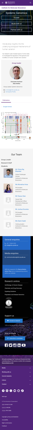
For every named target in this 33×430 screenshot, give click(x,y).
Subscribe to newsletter (16, 338)
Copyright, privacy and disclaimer (10, 416)
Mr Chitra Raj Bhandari (19, 170)
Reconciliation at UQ (7, 363)
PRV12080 (8, 410)
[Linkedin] (7, 391)
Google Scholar (7, 106)
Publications (6, 100)
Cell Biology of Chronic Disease (13, 285)
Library (4, 380)
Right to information (7, 423)
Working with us (6, 372)
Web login (4, 396)
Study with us (16, 24)
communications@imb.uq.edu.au (16, 257)
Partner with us (16, 30)
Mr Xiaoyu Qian (20, 196)
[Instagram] (18, 391)
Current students (7, 376)
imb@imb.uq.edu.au (12, 245)
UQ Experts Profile (10, 92)
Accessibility (5, 419)
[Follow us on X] (11, 391)
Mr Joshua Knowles (22, 209)
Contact (4, 384)
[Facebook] (3, 391)
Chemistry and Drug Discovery (13, 288)
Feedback (4, 426)
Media (4, 368)
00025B (8, 407)
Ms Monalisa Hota (21, 184)
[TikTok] (22, 391)
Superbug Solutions (10, 291)
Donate (16, 18)
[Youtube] (14, 391)
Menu (2, 3)
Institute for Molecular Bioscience (14, 8)
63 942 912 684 (8, 404)
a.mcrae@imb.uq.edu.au (12, 90)
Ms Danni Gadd (20, 221)
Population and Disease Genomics (14, 294)
